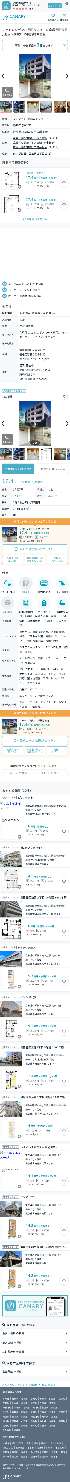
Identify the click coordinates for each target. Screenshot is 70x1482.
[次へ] (67, 76)
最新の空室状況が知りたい (38, 549)
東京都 (21, 1384)
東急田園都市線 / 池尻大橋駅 (30, 138)
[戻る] (3, 76)
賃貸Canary (8, 1384)
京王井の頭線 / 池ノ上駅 (27, 142)
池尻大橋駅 (47, 1384)
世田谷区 (33, 1384)
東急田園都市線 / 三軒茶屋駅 (30, 147)
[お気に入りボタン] (64, 183)
